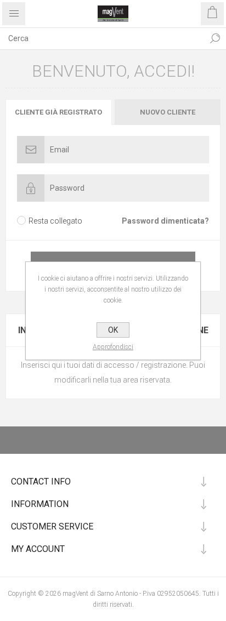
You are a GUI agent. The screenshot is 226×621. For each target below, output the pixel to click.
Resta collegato (55, 221)
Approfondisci (113, 347)
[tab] (59, 112)
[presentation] (58, 112)
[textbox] (102, 38)
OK (113, 330)
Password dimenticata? (165, 221)
